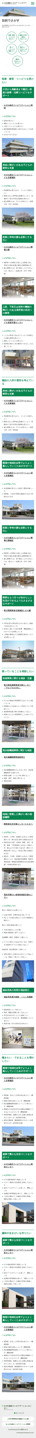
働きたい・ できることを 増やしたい (23, 49)
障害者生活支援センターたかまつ (18, 824)
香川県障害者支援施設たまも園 (17, 610)
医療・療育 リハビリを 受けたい (12, 37)
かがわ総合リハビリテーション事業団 (18, 1424)
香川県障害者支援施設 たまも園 (19, 1419)
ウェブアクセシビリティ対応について (18, 1429)
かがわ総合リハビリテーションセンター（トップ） (16, 25)
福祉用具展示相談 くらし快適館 (18, 997)
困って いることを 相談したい (12, 49)
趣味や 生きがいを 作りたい (17, 61)
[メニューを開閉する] (32, 3)
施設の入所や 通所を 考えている (23, 37)
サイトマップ (20, 1413)
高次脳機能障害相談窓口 (14, 757)
